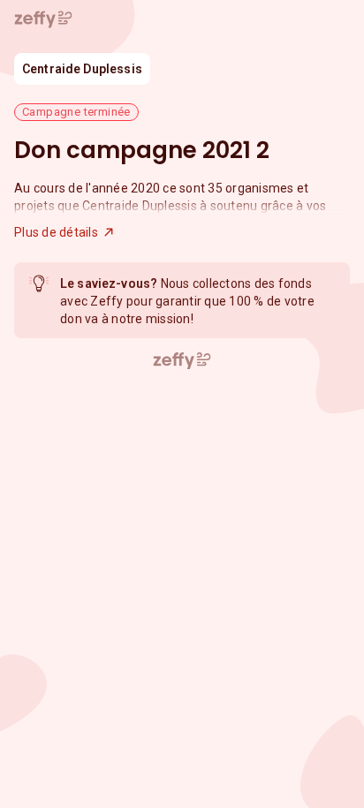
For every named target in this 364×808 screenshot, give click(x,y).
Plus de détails (56, 232)
